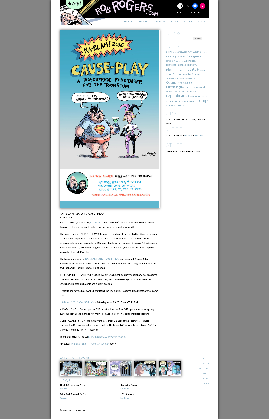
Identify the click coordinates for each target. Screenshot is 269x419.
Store (188, 21)
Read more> (64, 389)
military (190, 78)
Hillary (179, 74)
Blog (174, 21)
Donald (182, 65)
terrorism (190, 101)
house (185, 74)
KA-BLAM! (96, 222)
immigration (194, 74)
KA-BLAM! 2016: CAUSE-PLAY (102, 258)
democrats (172, 64)
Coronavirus (181, 61)
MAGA (183, 78)
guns (202, 70)
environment (184, 70)
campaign (171, 56)
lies (178, 78)
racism (181, 91)
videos (187, 135)
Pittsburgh (174, 87)
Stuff (174, 145)
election (172, 69)
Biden (174, 52)
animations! (199, 135)
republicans (176, 95)
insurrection (171, 78)
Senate (197, 96)
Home (128, 21)
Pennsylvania (184, 82)
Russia (191, 96)
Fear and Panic (78, 343)
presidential (199, 87)
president (187, 87)
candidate (182, 56)
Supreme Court (172, 101)
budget (204, 52)
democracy (191, 61)
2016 (168, 52)
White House (177, 105)
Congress (194, 56)
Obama (171, 82)
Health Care (171, 74)
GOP (194, 69)
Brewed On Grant (189, 51)
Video (174, 129)
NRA (196, 78)
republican (191, 91)
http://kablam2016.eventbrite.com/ (107, 336)
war (168, 105)
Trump (201, 100)
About (142, 21)
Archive (159, 21)
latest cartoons (75, 357)
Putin (175, 91)
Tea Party (182, 101)
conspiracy (170, 61)
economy (192, 64)
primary (169, 92)
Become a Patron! (188, 12)
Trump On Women (99, 343)
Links (201, 21)
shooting (203, 96)
